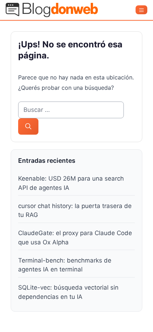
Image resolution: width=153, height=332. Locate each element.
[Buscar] (28, 126)
